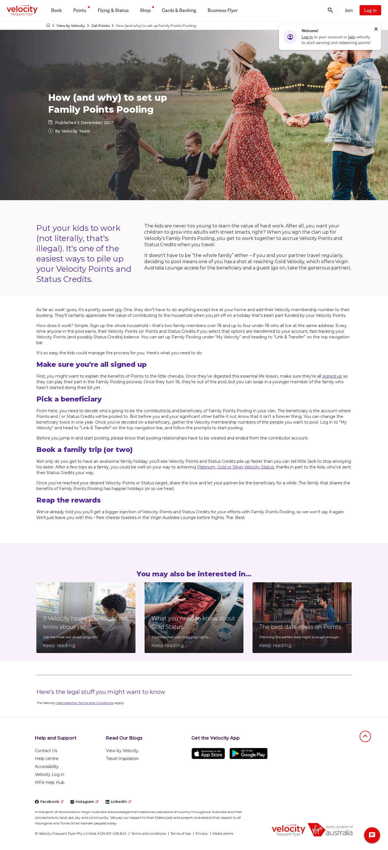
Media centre (222, 833)
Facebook (49, 801)
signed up (332, 376)
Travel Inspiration (122, 758)
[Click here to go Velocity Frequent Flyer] (48, 26)
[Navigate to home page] (288, 830)
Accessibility (47, 766)
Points (79, 10)
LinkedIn (119, 801)
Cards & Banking (179, 10)
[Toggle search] (330, 10)
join (351, 36)
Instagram (85, 801)
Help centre (47, 758)
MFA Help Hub (49, 782)
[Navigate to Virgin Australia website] (330, 829)
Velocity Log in (49, 774)
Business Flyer (223, 10)
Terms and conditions (148, 833)
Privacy (201, 833)
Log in (370, 10)
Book (56, 10)
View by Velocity (71, 26)
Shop (145, 10)
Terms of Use (180, 833)
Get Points (100, 26)
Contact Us (46, 750)
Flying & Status (113, 10)
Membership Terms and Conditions (85, 703)
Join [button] (349, 10)
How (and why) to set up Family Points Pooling (156, 26)
